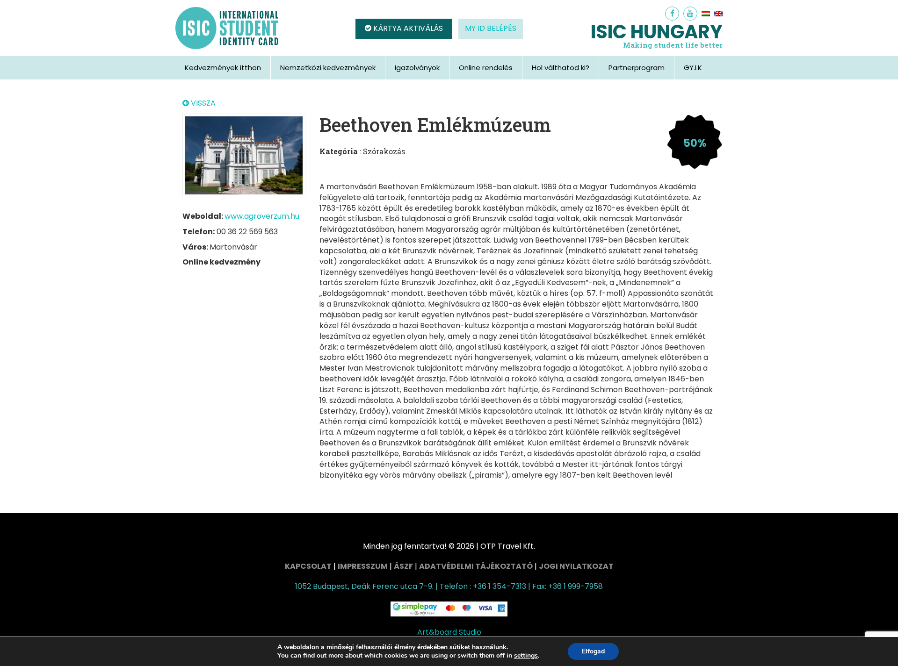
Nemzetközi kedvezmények (328, 67)
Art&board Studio (449, 632)
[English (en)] (718, 14)
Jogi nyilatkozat (576, 566)
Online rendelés (486, 67)
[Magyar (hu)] (706, 14)
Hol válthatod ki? (560, 67)
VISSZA (202, 103)
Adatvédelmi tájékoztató (476, 566)
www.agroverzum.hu (261, 216)
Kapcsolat (308, 566)
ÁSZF (403, 566)
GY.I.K (693, 67)
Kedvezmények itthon (223, 67)
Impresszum (363, 566)
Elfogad (593, 651)
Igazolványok (417, 67)
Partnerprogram (636, 67)
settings (526, 656)
